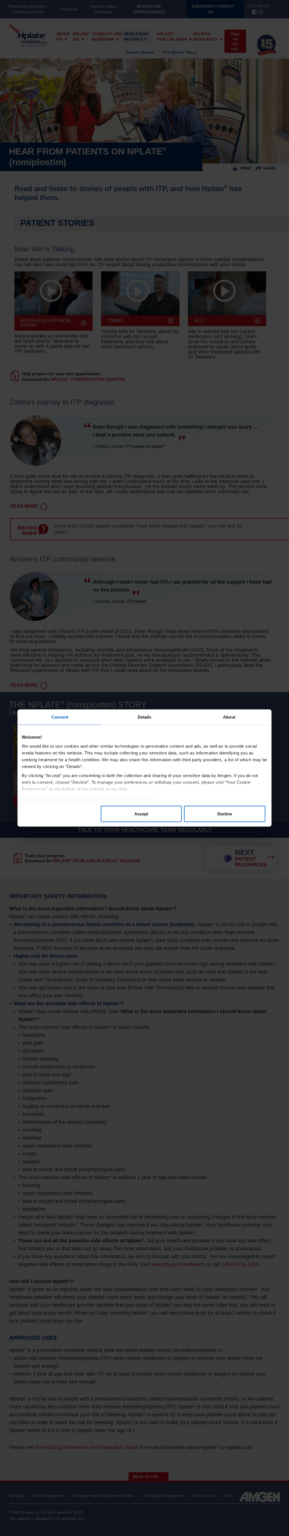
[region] (144, 768)
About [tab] (229, 717)
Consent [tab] (59, 717)
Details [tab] (145, 717)
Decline (224, 813)
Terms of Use (142, 797)
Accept (141, 813)
